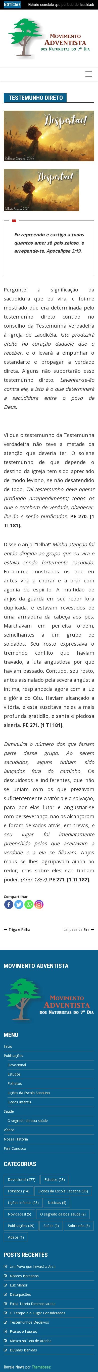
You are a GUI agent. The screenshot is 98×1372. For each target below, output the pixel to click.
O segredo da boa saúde (28, 1120)
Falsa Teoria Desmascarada (33, 1303)
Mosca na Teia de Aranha (31, 1340)
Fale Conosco (15, 1148)
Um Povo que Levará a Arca (33, 1266)
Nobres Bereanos (24, 1275)
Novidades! (19, 1214)
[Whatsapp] (28, 904)
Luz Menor (18, 1285)
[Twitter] (18, 904)
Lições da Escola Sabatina (29, 1092)
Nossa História (16, 1139)
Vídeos (9, 1129)
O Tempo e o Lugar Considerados (37, 1313)
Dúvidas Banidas (23, 1350)
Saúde (9, 1111)
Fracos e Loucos (23, 1331)
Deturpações (20, 1294)
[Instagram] (38, 904)
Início (8, 1046)
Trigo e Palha (19, 929)
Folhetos (15, 1083)
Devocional (17, 1064)
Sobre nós (79, 1225)
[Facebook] (8, 904)
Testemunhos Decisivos (29, 1322)
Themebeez (41, 1367)
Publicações (13, 1055)
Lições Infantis (19, 1102)
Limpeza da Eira (76, 929)
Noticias (57, 1202)
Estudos (14, 1074)
